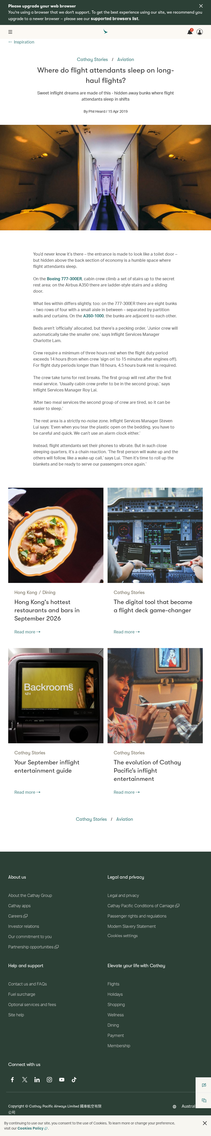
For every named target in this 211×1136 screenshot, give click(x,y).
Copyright (16, 1106)
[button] (205, 1123)
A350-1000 (93, 315)
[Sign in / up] (200, 32)
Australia (190, 1106)
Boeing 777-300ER (64, 278)
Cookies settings (123, 935)
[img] (201, 6)
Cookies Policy (30, 1128)
